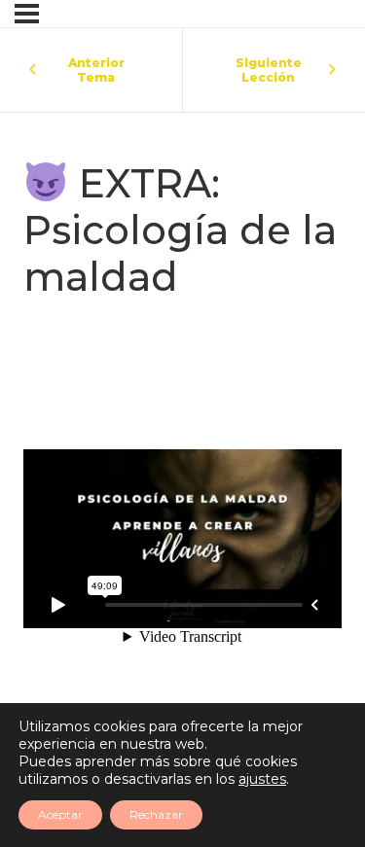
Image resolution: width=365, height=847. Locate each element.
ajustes (262, 779)
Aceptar (60, 814)
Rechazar (156, 814)
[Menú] (27, 13)
